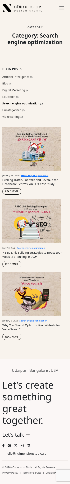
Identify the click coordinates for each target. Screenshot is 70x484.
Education (10, 97)
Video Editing (12, 117)
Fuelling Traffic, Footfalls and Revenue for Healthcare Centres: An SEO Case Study (30, 182)
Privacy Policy (10, 472)
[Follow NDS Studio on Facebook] (3, 445)
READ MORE (11, 191)
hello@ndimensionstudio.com (27, 453)
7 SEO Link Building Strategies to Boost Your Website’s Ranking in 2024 (32, 255)
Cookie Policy (53, 472)
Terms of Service (32, 472)
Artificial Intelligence (17, 77)
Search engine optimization (22, 103)
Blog (6, 83)
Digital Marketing (15, 90)
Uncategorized (13, 110)
